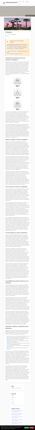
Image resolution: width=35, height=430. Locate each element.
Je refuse (31, 427)
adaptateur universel (18, 44)
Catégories (27, 1)
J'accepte (26, 427)
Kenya (8, 347)
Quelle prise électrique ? (12, 2)
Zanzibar (8, 345)
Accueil (20, 1)
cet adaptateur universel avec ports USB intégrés (19, 218)
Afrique (10, 34)
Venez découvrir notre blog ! (16, 388)
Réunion (8, 338)
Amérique (13, 397)
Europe (13, 401)
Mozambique (9, 340)
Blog (23, 1)
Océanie (13, 403)
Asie (12, 399)
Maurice (8, 336)
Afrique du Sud (9, 343)
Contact (20, 4)
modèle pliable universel (16, 305)
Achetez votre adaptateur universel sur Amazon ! (14, 53)
